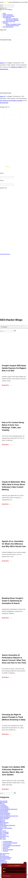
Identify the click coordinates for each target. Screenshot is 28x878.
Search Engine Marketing (6, 828)
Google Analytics (7, 844)
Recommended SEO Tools (12, 25)
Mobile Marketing (4, 822)
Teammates (2, 860)
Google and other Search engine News (9, 816)
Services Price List (4, 856)
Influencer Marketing (5, 817)
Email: (2, 180)
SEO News (2, 837)
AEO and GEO (3, 801)
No (5, 871)
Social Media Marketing (5, 857)
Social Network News (5, 859)
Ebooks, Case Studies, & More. (13, 24)
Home (4, 13)
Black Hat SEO (3, 802)
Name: (2, 173)
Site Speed (5, 851)
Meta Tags (5, 848)
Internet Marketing (4, 818)
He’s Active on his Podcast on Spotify (11, 100)
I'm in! (10, 9)
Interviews (2, 820)
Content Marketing (7, 841)
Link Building (6, 846)
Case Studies (3, 805)
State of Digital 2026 (8, 14)
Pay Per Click (3, 826)
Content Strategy (4, 806)
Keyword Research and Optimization (12, 845)
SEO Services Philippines (12, 18)
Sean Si (2, 63)
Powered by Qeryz (7, 875)
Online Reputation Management (7, 825)
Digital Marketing (4, 810)
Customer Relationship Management (8, 809)
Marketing (2, 821)
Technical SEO (3, 861)
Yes (5, 868)
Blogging (2, 803)
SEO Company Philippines (12, 20)
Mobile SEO (3, 824)
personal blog (4, 69)
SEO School (3, 839)
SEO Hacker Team (4, 836)
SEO (1, 829)
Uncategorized (3, 863)
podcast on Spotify (16, 67)
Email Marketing (4, 811)
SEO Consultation (4, 832)
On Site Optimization (8, 849)
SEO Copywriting (4, 833)
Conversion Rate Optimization (10, 842)
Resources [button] (5, 22)
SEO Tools (2, 854)
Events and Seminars (5, 814)
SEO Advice (3, 830)
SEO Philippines (7, 17)
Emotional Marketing (5, 813)
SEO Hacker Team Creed (9, 21)
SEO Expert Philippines (8, 16)
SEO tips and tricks (4, 853)
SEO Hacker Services (8, 27)
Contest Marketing (4, 807)
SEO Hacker (3, 834)
